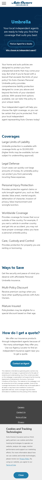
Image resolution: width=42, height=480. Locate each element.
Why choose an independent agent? (21, 50)
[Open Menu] (1, 3)
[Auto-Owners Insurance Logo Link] (22, 3)
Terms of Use (11, 465)
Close (21, 475)
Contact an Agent (21, 364)
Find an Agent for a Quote (21, 44)
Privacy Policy (24, 459)
